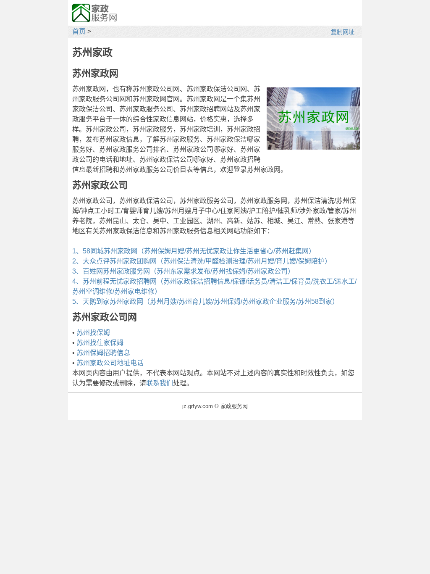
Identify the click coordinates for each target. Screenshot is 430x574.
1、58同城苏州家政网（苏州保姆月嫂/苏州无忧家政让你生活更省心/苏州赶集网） (193, 251)
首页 (79, 31)
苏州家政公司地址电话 (110, 362)
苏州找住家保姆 (99, 342)
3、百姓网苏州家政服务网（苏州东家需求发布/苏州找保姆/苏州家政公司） (183, 271)
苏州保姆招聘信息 (103, 352)
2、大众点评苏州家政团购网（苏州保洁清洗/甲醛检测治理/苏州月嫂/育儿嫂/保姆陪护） (201, 261)
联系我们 (159, 383)
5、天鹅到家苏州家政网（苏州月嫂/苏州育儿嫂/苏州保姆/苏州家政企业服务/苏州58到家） (205, 301)
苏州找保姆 (93, 332)
